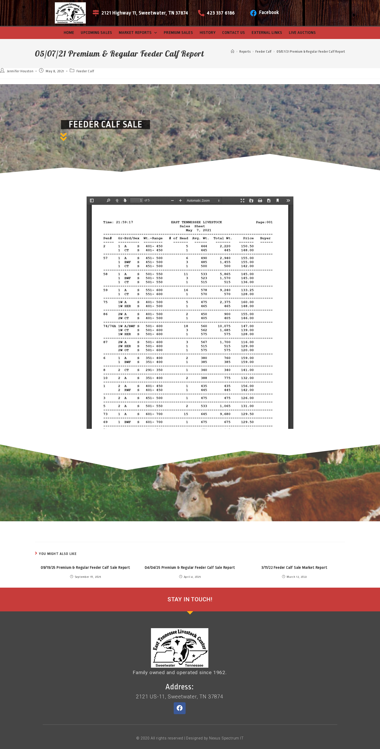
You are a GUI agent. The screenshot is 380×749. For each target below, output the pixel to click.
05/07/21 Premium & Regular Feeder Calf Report (311, 51)
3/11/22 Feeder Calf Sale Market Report (294, 567)
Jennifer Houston (20, 71)
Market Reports (135, 32)
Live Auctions (302, 32)
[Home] (232, 51)
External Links (267, 32)
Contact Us (233, 32)
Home (69, 32)
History (208, 32)
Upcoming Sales (96, 32)
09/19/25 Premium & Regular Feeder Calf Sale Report (85, 567)
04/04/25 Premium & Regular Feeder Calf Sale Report (190, 567)
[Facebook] (253, 13)
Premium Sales (178, 32)
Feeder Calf (85, 71)
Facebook (269, 12)
